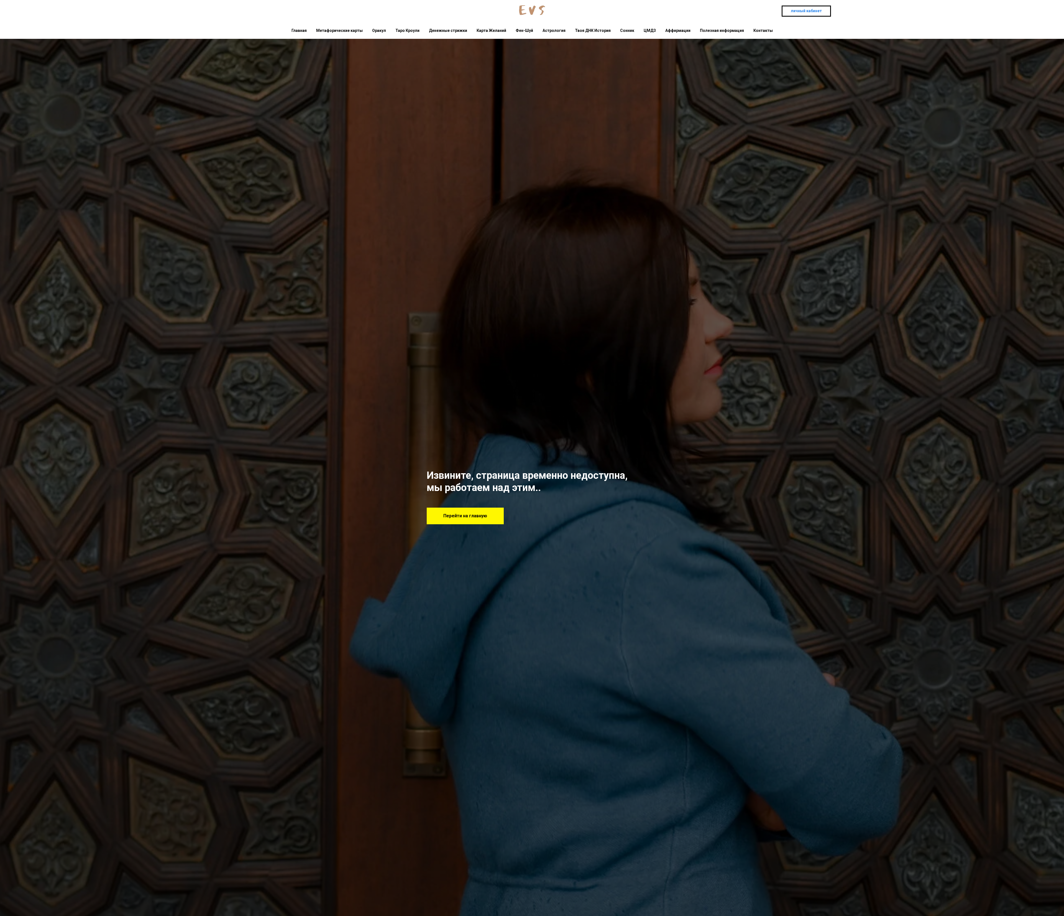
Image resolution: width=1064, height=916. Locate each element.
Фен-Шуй (524, 30)
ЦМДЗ (650, 30)
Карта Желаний (491, 30)
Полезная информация (722, 30)
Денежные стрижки (448, 30)
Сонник (627, 30)
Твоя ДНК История (593, 30)
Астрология (554, 30)
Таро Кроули (407, 30)
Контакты (763, 30)
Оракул (379, 30)
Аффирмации (677, 30)
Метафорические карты (339, 30)
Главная (299, 30)
